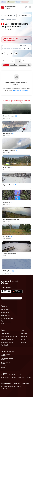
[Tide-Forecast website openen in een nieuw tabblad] (18, 2)
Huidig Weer (13, 65)
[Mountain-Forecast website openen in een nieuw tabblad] (11, 2)
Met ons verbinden (18, 378)
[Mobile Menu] (30, 7)
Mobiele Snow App (7, 339)
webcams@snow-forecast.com (20, 90)
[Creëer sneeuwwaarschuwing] (7, 53)
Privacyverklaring (18, 386)
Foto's (2, 321)
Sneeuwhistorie (27, 61)
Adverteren (12, 374)
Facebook (24, 334)
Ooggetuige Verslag (7, 342)
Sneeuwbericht (22, 65)
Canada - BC (11, 19)
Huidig (18, 61)
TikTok (23, 339)
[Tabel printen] (16, 53)
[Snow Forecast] (9, 7)
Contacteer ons (5, 378)
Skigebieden (5, 310)
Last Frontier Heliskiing (8, 21)
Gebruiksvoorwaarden (6, 386)
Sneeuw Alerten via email (9, 336)
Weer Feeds (4, 345)
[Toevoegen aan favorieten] (3, 53)
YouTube (23, 342)
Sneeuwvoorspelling (8, 61)
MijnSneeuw (4, 324)
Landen (3, 19)
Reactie (28, 378)
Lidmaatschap (5, 334)
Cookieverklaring (5, 389)
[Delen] (11, 53)
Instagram (24, 336)
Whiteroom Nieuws (7, 318)
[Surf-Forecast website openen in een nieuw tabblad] (3, 2)
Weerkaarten (5, 312)
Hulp (19, 374)
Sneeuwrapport (5, 315)
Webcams (6, 65)
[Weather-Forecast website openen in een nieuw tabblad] (25, 2)
